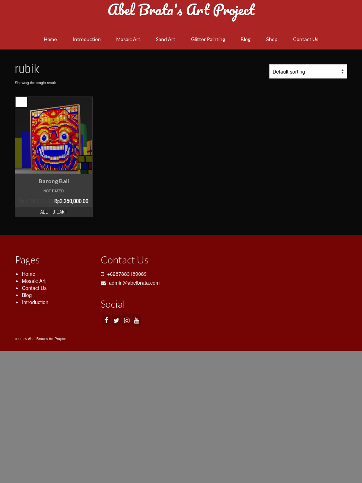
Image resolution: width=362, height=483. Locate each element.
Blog (27, 294)
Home (28, 273)
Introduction (35, 301)
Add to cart (53, 211)
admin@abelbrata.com (133, 282)
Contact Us (34, 287)
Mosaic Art (34, 280)
